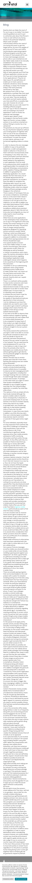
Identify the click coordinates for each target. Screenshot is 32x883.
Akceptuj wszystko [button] (21, 879)
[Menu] (27, 4)
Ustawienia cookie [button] (8, 879)
